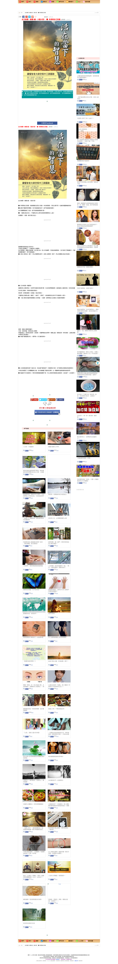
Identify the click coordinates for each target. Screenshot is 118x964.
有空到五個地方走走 (29, 923)
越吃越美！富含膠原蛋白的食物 (32, 899)
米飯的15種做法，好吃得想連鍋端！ (33, 804)
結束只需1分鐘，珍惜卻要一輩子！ (58, 661)
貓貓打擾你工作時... (54, 446)
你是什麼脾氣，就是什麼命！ (85, 288)
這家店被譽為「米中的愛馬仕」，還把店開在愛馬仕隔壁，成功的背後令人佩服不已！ (87, 311)
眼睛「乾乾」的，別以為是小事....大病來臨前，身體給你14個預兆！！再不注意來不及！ (33, 686)
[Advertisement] (59, 8)
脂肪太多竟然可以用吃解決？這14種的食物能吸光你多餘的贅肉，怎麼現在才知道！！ (87, 247)
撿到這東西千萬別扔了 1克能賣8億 (33, 637)
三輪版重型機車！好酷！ (84, 458)
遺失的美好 (51, 613)
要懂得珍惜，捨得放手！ (30, 613)
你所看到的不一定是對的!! (55, 780)
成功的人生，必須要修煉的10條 (57, 518)
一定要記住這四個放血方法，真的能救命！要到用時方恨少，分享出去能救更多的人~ (58, 734)
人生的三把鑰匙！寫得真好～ (56, 875)
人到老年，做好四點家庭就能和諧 (33, 566)
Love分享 (96, 12)
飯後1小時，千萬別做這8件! (56, 709)
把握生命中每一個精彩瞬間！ (85, 267)
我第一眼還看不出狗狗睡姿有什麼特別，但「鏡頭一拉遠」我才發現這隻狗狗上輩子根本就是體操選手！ (87, 205)
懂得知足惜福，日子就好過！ (31, 589)
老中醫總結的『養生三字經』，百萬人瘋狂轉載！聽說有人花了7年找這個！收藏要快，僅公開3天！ (88, 353)
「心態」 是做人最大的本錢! (31, 732)
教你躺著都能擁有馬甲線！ (56, 756)
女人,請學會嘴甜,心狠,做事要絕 (57, 637)
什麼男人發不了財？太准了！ (85, 118)
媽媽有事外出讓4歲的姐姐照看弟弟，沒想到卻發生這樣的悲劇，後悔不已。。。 (88, 374)
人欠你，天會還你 (28, 446)
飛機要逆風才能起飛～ (83, 161)
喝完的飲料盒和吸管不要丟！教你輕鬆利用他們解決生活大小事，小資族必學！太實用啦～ (33, 472)
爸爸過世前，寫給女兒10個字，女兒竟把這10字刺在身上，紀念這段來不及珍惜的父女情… (33, 496)
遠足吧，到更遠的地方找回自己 (57, 494)
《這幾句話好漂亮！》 (29, 661)
